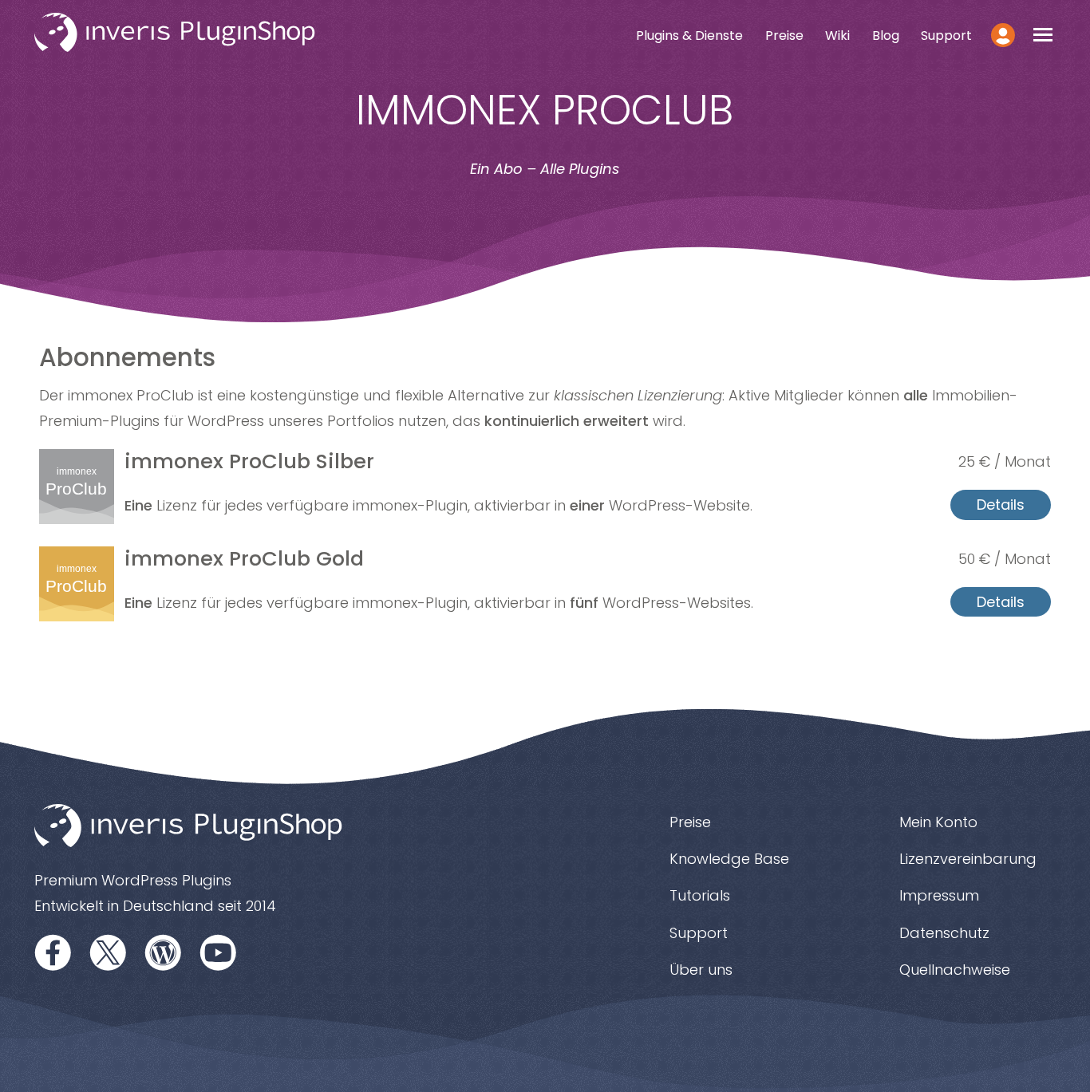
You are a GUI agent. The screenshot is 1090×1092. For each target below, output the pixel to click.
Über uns (701, 970)
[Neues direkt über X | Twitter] (108, 952)
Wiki (837, 35)
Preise (784, 35)
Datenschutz (944, 933)
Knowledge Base (729, 859)
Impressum (939, 895)
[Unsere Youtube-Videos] (218, 952)
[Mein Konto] (1003, 35)
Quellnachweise (954, 970)
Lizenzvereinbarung (968, 859)
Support (946, 35)
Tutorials (699, 895)
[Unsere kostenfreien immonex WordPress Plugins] (163, 952)
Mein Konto (938, 822)
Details (1001, 504)
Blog (885, 35)
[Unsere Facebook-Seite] (53, 952)
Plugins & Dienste (689, 35)
